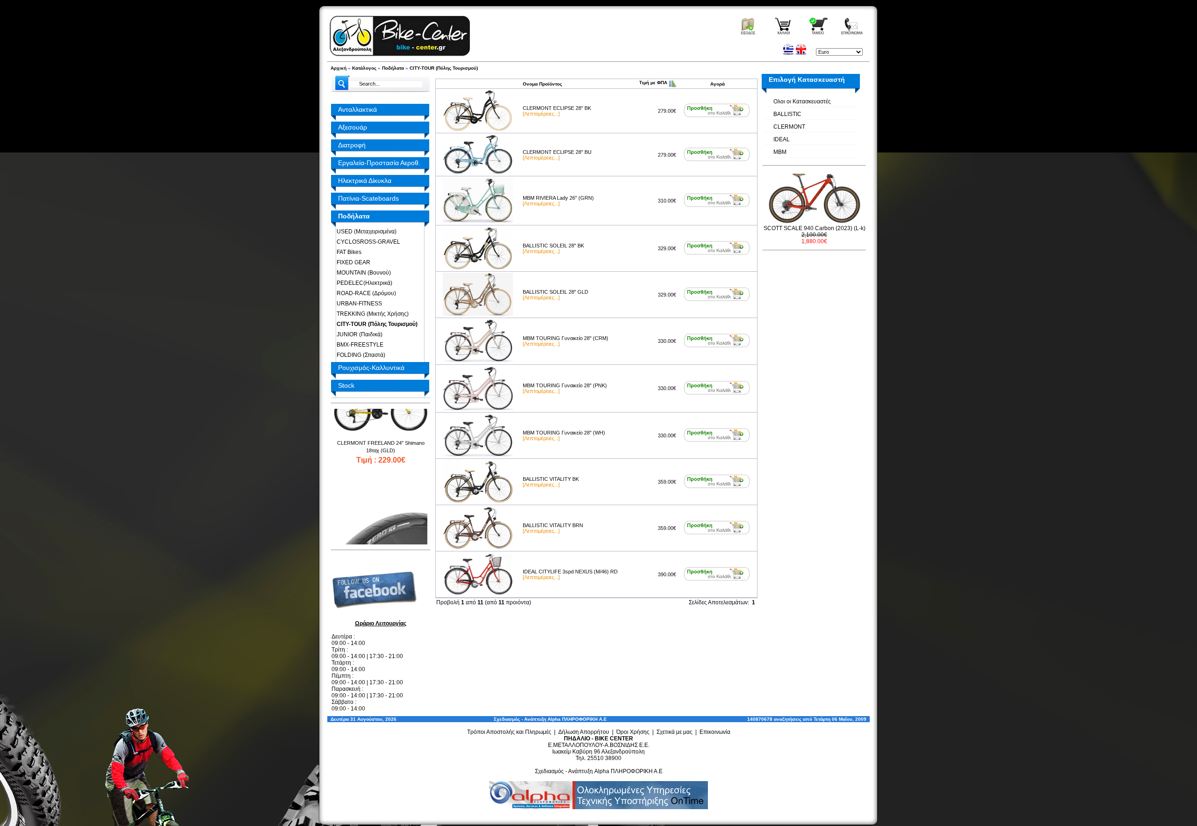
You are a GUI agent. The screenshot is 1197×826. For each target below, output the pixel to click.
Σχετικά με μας (674, 732)
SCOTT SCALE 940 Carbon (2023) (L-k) (814, 228)
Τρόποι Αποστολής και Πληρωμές (509, 732)
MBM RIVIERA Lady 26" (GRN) (558, 198)
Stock (346, 385)
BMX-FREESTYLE (358, 344)
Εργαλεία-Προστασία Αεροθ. (379, 163)
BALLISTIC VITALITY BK (551, 479)
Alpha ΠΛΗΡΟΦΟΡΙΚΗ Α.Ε (577, 719)
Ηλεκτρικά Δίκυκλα (364, 180)
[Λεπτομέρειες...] (541, 113)
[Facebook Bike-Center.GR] (378, 616)
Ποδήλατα (393, 68)
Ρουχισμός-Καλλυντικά (371, 367)
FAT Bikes (347, 252)
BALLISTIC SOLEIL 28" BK (553, 245)
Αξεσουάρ (352, 127)
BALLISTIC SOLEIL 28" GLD (555, 292)
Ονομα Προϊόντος (542, 84)
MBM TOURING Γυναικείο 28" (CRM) (565, 338)
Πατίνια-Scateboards (368, 198)
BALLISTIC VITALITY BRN (553, 525)
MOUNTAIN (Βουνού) (362, 272)
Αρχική (338, 68)
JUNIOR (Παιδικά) (358, 334)
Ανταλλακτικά (357, 109)
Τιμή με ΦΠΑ (654, 82)
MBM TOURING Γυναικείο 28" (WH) (564, 432)
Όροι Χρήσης (632, 732)
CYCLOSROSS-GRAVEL (367, 242)
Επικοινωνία (714, 732)
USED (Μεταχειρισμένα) (365, 231)
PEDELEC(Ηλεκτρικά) (363, 283)
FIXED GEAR (352, 262)
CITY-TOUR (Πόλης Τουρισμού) (444, 68)
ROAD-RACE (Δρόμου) (365, 293)
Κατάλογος (364, 68)
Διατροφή (352, 145)
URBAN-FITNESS (358, 303)
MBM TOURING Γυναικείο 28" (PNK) (565, 385)
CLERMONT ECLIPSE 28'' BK (557, 108)
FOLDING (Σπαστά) (359, 355)
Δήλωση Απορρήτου (583, 732)
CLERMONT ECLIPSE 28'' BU (557, 152)
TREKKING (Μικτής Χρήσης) (371, 314)
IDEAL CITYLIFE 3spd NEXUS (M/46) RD (570, 571)
